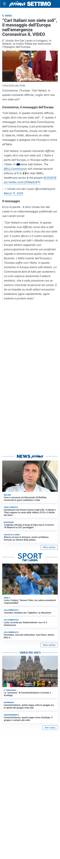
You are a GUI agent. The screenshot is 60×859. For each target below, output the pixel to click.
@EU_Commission (15, 168)
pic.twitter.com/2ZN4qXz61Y (22, 182)
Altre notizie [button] (49, 547)
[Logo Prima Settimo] (30, 4)
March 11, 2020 (13, 193)
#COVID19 (49, 177)
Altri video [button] (50, 727)
